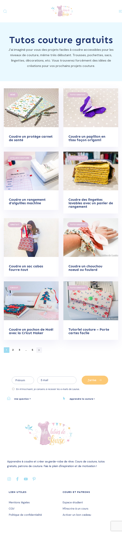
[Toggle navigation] (102, 11)
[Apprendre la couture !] (89, 399)
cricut (14, 288)
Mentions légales (19, 502)
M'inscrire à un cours (75, 508)
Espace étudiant (73, 502)
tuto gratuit (78, 95)
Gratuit (15, 224)
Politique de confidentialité (25, 515)
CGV (11, 508)
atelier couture (20, 158)
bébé (12, 95)
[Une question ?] (33, 399)
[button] (5, 11)
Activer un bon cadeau (77, 515)
